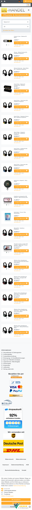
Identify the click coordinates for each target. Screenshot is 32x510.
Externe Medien (8, 492)
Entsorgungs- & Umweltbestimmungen (14, 358)
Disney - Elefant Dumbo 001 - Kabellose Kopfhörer (21, 53)
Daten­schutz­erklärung (17, 464)
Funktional (7, 494)
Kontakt (24, 470)
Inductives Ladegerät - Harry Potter (20, 181)
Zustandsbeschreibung (9, 356)
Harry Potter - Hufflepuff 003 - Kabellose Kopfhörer (21, 149)
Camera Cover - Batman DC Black (20, 37)
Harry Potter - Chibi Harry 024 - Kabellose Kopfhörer (21, 101)
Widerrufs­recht (9, 459)
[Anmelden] (2, 1)
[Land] (19, 1)
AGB (27, 464)
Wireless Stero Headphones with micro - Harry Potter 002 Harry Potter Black (20, 310)
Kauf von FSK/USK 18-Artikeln (11, 360)
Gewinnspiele (7, 363)
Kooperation (6, 365)
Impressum (5, 464)
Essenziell (7, 488)
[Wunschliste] (22, 1)
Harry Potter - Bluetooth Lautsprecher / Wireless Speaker (19, 85)
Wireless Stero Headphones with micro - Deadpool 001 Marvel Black (20, 294)
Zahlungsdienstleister (10, 490)
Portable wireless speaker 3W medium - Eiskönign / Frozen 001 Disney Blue (21, 245)
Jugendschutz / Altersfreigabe (11, 361)
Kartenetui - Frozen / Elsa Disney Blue (20, 213)
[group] (7, 41)
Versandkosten (17, 46)
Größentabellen (7, 354)
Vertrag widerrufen (8, 369)
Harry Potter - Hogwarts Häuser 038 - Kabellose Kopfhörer (21, 117)
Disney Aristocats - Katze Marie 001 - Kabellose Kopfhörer (21, 69)
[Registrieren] (4, 1)
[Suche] (28, 4)
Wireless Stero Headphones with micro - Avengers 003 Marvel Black (20, 277)
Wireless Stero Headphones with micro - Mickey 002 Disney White (21, 326)
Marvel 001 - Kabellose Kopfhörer (19, 229)
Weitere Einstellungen (7, 496)
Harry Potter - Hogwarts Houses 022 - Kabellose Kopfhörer (19, 133)
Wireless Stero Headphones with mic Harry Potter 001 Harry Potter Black (21, 261)
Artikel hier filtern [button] (9, 30)
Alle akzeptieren (16, 499)
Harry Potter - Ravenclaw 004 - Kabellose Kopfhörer (21, 165)
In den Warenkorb (21, 42)
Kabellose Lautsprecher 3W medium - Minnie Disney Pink (21, 197)
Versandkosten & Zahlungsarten (12, 352)
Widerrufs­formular (21, 459)
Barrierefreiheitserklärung (12, 470)
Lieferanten (6, 367)
